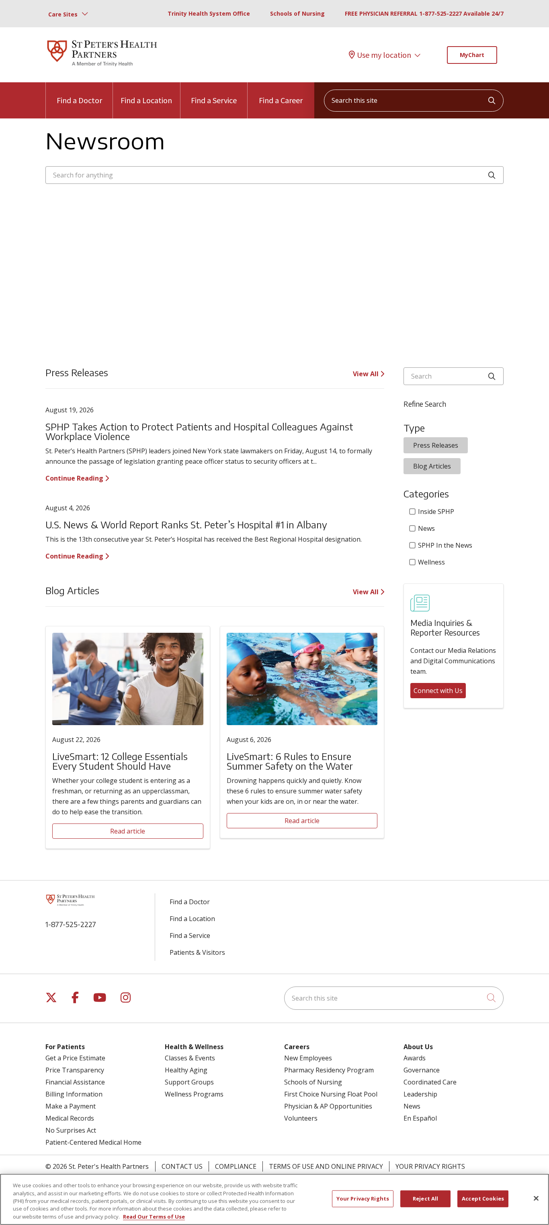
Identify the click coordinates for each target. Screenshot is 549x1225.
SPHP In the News (445, 545)
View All (366, 373)
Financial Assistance (75, 1082)
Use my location (384, 55)
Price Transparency (74, 1070)
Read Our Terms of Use (154, 1216)
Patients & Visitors (197, 952)
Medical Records (69, 1118)
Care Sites (63, 14)
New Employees (308, 1058)
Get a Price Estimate (75, 1058)
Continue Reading (75, 478)
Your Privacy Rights (430, 1166)
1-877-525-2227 (70, 924)
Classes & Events (190, 1058)
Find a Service (214, 100)
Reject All (425, 1198)
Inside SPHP (436, 511)
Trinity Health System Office (209, 13)
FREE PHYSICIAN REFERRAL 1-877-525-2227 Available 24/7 (424, 13)
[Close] (536, 1198)
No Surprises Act (70, 1130)
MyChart (472, 55)
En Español (420, 1118)
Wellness (431, 562)
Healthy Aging (186, 1070)
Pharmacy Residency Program (329, 1070)
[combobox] (414, 101)
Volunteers (301, 1118)
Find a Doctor (79, 100)
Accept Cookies (483, 1198)
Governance (422, 1070)
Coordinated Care (430, 1082)
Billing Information (73, 1094)
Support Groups (189, 1082)
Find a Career (281, 100)
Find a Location (146, 100)
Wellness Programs (194, 1094)
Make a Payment (70, 1106)
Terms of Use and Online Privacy (326, 1166)
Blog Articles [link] (432, 466)
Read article (127, 831)
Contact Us (182, 1166)
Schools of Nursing (297, 13)
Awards (415, 1058)
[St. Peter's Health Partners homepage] (102, 67)
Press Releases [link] (435, 445)
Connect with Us (438, 690)
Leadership (420, 1094)
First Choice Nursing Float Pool (330, 1094)
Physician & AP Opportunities (328, 1106)
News (426, 528)
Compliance (235, 1166)
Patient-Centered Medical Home (93, 1142)
